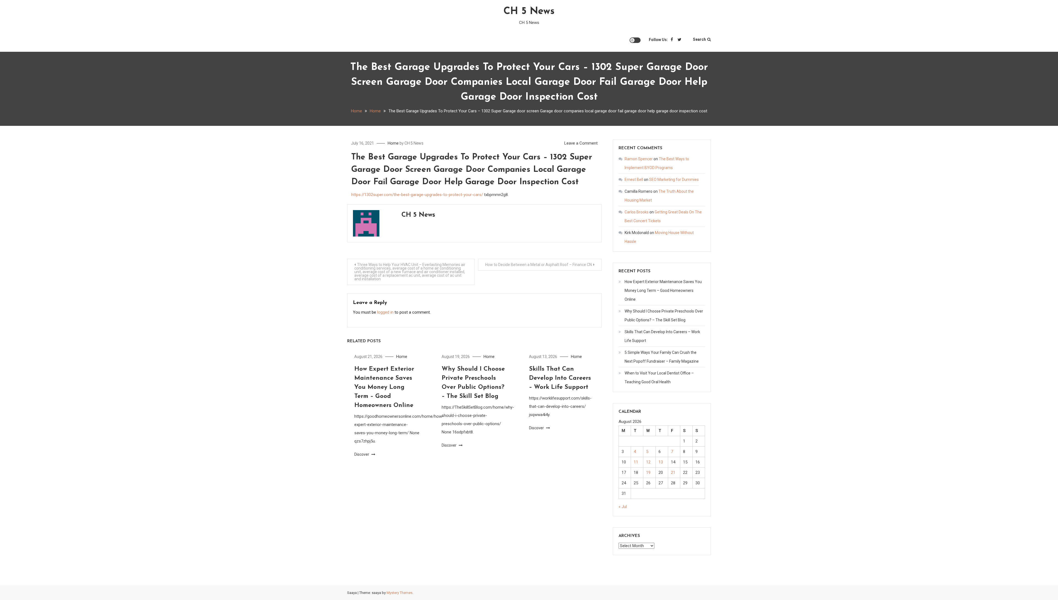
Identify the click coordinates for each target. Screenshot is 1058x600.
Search (699, 39)
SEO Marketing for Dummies (674, 179)
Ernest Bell (634, 179)
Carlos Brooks (637, 212)
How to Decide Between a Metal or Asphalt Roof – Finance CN (538, 264)
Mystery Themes (399, 593)
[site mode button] (635, 40)
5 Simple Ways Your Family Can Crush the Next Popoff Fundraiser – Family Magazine (662, 356)
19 (648, 472)
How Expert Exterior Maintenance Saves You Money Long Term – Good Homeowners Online (384, 387)
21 (673, 472)
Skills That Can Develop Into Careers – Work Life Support (560, 378)
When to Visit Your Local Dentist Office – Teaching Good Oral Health (659, 377)
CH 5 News (529, 12)
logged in (385, 312)
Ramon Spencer (639, 159)
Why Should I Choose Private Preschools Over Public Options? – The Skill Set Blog (664, 315)
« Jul (623, 506)
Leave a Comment (581, 143)
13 (660, 462)
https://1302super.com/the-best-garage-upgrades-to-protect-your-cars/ (417, 194)
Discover (362, 454)
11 (636, 462)
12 (648, 462)
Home (393, 143)
